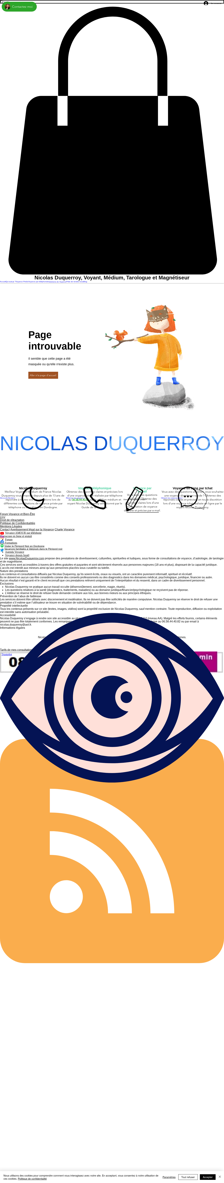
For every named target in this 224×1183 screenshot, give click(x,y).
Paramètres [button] (169, 1177)
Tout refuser (188, 1177)
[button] (112, 141)
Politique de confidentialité (32, 1178)
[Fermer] (220, 1177)
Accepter (208, 1177)
